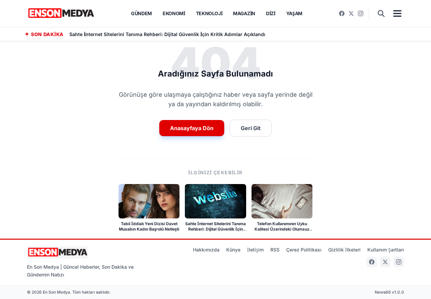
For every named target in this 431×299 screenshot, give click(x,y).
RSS (274, 249)
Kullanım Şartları (385, 249)
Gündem (141, 13)
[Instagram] (360, 13)
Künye (233, 249)
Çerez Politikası (304, 249)
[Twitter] (351, 13)
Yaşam (294, 13)
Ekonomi (174, 13)
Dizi (270, 13)
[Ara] (381, 13)
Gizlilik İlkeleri (344, 249)
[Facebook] (341, 13)
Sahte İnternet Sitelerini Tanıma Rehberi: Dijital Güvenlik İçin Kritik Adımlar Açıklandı (167, 34)
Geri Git (251, 128)
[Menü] (397, 13)
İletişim (255, 249)
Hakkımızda (206, 249)
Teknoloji (209, 13)
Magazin (244, 13)
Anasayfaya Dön (191, 128)
